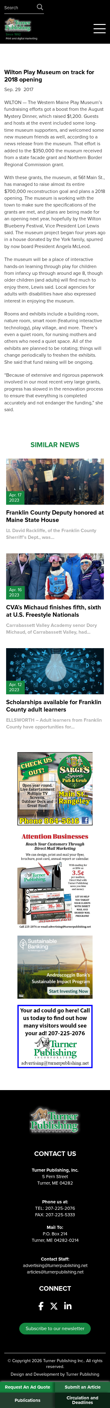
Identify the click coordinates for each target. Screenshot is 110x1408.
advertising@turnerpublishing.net (55, 1265)
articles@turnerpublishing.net (55, 1272)
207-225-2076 (60, 1208)
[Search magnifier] (40, 8)
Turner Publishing (82, 1374)
